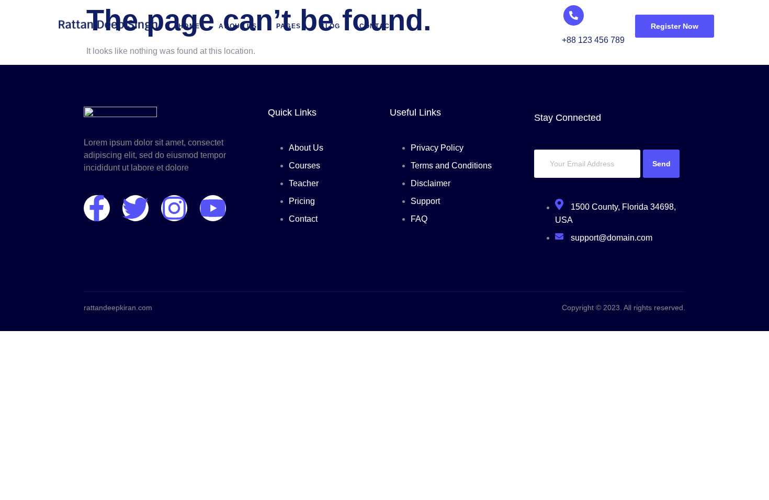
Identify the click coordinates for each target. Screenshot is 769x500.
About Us (238, 26)
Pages (288, 26)
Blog (330, 26)
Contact (376, 26)
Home (189, 26)
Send (661, 164)
